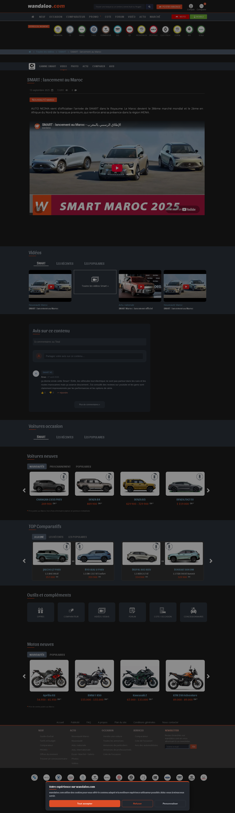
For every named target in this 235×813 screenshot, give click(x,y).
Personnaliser (170, 803)
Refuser (137, 803)
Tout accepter (84, 803)
